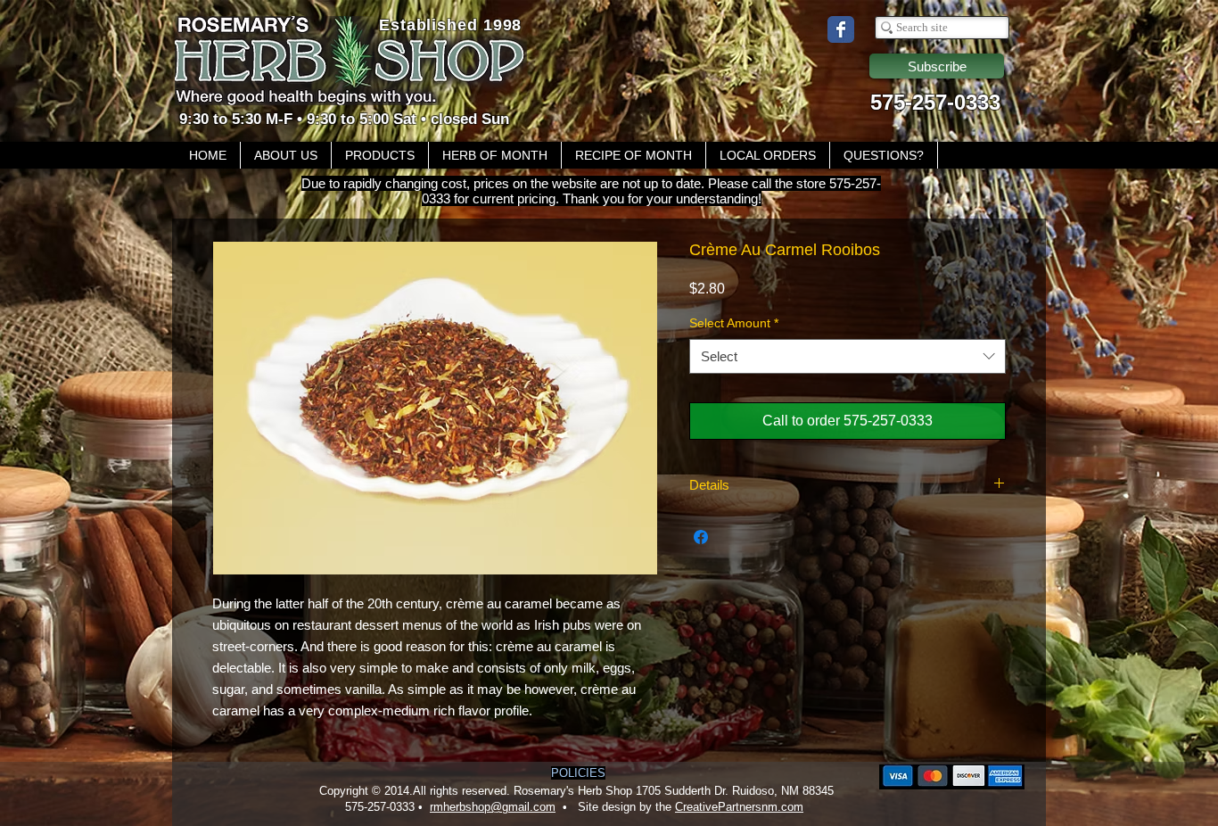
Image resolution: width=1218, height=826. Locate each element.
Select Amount (733, 323)
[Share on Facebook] (701, 537)
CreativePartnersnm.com (739, 807)
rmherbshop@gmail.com (493, 807)
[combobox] (847, 356)
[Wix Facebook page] (840, 29)
